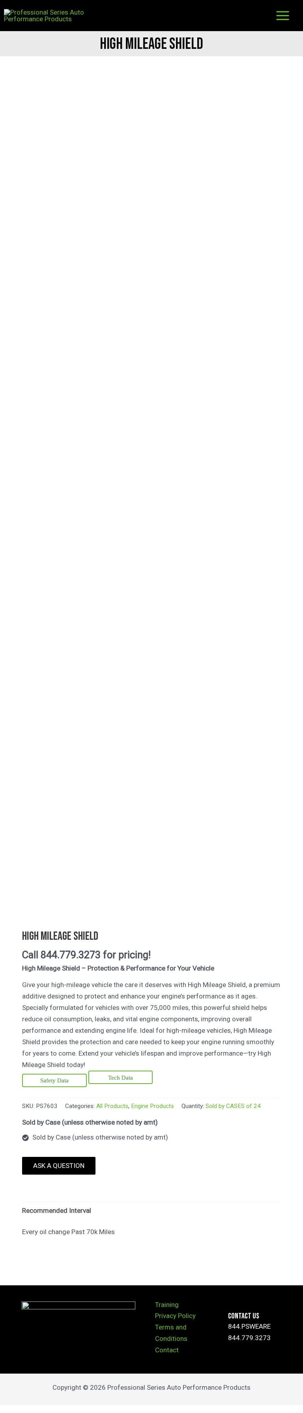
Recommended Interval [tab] (56, 1210)
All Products (112, 1106)
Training (167, 1305)
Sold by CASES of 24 (233, 1106)
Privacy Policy (175, 1316)
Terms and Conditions (171, 1332)
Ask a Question (58, 1165)
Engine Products (152, 1106)
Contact (167, 1350)
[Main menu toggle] (282, 15)
